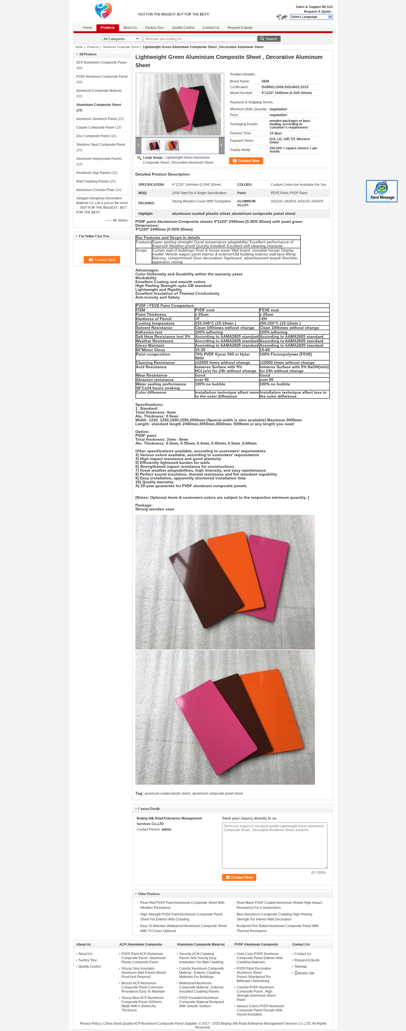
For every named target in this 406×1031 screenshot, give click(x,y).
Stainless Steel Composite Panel (100, 145)
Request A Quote (317, 12)
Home (87, 28)
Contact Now (249, 161)
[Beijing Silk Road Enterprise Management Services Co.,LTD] (330, 17)
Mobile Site (306, 973)
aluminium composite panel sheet (217, 793)
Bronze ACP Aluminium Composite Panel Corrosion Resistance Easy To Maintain (143, 987)
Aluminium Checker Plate (95, 190)
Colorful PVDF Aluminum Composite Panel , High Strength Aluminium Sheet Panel (256, 993)
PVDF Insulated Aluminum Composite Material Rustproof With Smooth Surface (201, 1002)
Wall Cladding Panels (92, 181)
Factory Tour (154, 28)
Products (108, 28)
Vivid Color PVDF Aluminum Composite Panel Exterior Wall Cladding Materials (260, 958)
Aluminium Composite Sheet (121, 46)
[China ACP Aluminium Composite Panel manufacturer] (103, 11)
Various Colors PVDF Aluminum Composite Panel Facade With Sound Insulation (260, 1010)
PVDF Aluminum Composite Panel (102, 77)
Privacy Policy (90, 1023)
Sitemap (300, 967)
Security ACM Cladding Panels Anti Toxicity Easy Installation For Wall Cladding (201, 958)
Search (271, 39)
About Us (130, 28)
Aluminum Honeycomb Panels (99, 159)
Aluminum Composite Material (99, 91)
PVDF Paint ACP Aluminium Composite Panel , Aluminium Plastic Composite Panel (144, 958)
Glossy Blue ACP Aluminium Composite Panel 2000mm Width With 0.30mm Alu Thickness (143, 1004)
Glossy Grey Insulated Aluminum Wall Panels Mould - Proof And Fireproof (145, 973)
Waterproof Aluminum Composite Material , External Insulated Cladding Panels (201, 987)
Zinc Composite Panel (92, 136)
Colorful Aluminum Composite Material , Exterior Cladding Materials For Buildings (201, 973)
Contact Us (211, 28)
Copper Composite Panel (95, 127)
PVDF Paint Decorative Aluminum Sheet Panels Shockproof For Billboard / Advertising (254, 975)
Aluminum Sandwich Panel (96, 119)
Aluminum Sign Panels (93, 173)
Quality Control (183, 28)
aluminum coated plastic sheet (167, 793)
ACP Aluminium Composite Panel (101, 62)
